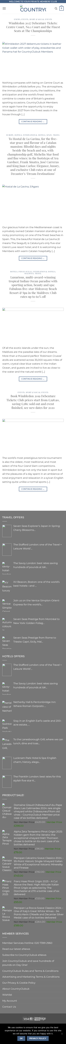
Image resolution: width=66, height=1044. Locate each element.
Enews (17, 19)
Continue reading (33, 121)
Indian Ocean (25, 271)
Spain (49, 135)
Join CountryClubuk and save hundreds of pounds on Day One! (28, 962)
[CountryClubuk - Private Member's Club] (33, 8)
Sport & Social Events (40, 19)
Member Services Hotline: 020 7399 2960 (27, 942)
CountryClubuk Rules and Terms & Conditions (30, 970)
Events (24, 19)
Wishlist (7, 994)
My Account (9, 1000)
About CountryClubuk (15, 988)
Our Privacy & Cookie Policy (18, 982)
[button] (4, 8)
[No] (62, 1034)
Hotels (18, 135)
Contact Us (9, 1006)
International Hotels (34, 135)
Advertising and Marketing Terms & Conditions (31, 976)
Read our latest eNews (16, 948)
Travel (56, 135)
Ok (21, 1038)
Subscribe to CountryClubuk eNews (24, 954)
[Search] (56, 9)
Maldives (29, 273)
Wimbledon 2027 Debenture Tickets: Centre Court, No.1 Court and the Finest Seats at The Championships (33, 27)
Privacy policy (37, 1038)
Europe (10, 135)
